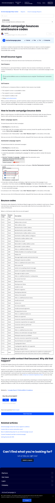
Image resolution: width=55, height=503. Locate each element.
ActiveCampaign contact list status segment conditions (15, 426)
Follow (50, 33)
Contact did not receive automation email (12, 429)
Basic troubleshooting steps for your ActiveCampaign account (17, 432)
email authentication (11, 98)
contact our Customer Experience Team (33, 374)
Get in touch (16, 410)
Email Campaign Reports (35, 11)
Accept (27, 500)
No (13, 400)
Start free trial (27, 413)
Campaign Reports (12, 390)
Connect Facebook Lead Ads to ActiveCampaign (13, 434)
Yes (6, 400)
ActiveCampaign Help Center (9, 11)
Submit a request (27, 460)
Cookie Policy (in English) (34, 497)
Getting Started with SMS (7, 437)
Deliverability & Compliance (25, 390)
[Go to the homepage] (8, 2)
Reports (23, 11)
